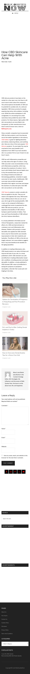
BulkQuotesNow (20, 668)
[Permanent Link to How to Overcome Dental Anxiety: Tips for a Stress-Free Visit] (15, 338)
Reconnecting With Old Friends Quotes (12, 655)
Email (4, 437)
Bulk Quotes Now (15, 7)
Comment (5, 405)
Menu (16, 13)
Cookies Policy (5, 622)
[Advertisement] (15, 35)
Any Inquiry (4, 615)
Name (4, 428)
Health (10, 61)
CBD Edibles (5, 139)
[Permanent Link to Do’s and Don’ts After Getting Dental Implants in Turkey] (15, 312)
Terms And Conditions (7, 633)
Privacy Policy (5, 630)
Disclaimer (4, 626)
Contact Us (4, 619)
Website (4, 446)
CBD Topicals (6, 192)
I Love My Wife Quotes (7, 654)
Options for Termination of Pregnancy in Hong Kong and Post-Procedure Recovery (14, 302)
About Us (4, 612)
